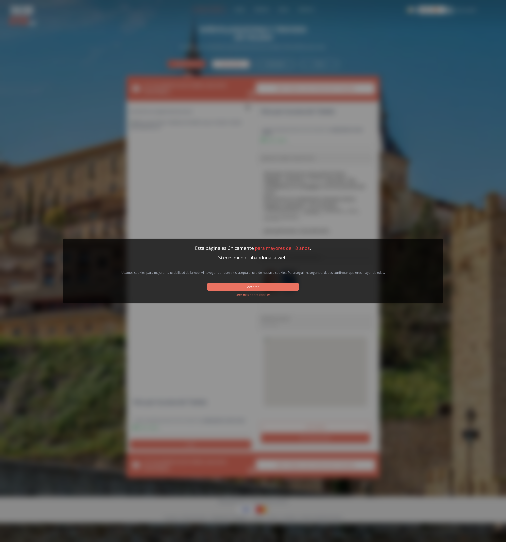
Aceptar (253, 287)
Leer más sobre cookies (253, 295)
